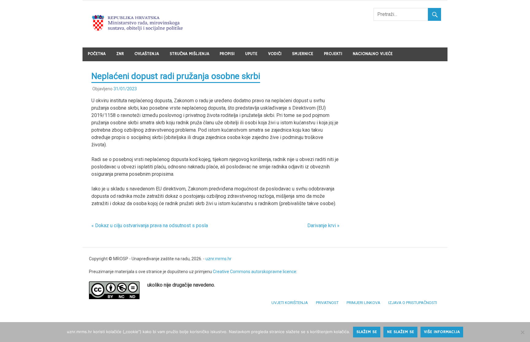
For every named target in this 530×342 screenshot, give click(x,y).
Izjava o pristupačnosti (412, 302)
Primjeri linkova (363, 302)
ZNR (120, 54)
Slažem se (366, 332)
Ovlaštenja (146, 54)
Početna (97, 54)
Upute (251, 54)
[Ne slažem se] (522, 332)
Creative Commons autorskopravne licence (254, 271)
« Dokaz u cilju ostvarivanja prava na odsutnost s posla (149, 225)
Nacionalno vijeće (373, 54)
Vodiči (275, 54)
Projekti (333, 54)
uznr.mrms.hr (218, 258)
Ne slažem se (400, 332)
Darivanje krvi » (323, 225)
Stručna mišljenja (189, 54)
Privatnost (327, 302)
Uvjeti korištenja (289, 302)
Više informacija (442, 332)
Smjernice (302, 54)
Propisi (227, 54)
